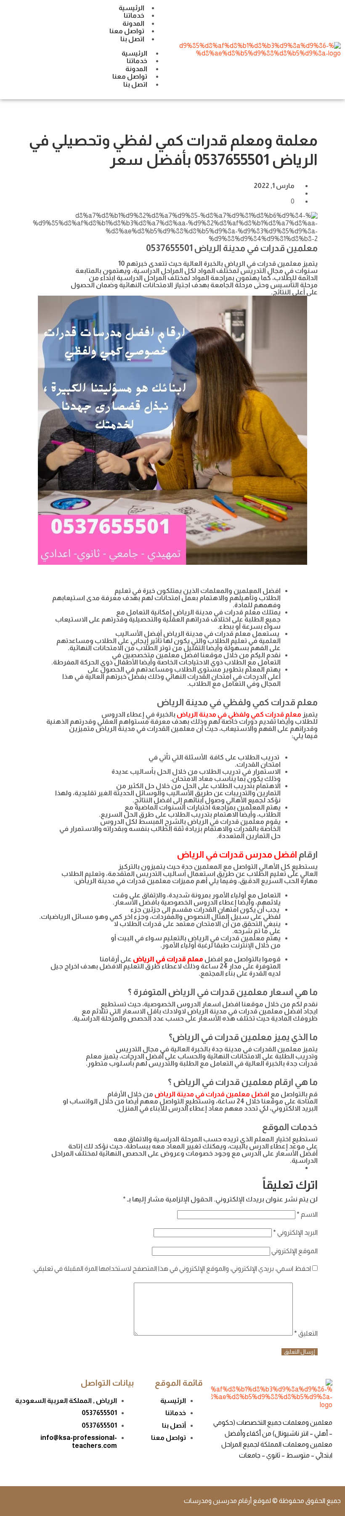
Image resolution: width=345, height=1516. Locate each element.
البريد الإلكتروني (295, 1232)
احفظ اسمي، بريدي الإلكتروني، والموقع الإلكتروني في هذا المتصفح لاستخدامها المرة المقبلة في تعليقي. (171, 1268)
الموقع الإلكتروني (294, 1250)
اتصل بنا (132, 38)
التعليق (306, 1333)
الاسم (307, 1214)
